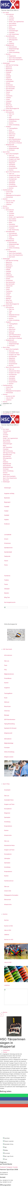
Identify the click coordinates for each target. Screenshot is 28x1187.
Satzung (11, 20)
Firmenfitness (13, 121)
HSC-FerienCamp (14, 34)
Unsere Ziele (9, 191)
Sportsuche (9, 106)
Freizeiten (11, 32)
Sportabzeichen (10, 86)
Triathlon (8, 97)
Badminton (9, 68)
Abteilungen (6, 63)
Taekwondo (9, 90)
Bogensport (9, 70)
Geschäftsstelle (10, 36)
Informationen (10, 14)
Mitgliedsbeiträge (14, 48)
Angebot (8, 126)
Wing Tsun (9, 105)
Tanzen (8, 92)
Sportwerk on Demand (15, 143)
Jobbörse (8, 204)
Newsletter (12, 29)
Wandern (8, 103)
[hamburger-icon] (1, 427)
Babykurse (9, 67)
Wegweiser (12, 162)
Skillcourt (11, 132)
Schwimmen (9, 85)
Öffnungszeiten (13, 39)
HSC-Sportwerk (7, 110)
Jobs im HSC (9, 202)
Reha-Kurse (12, 134)
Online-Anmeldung (14, 52)
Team (10, 41)
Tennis (8, 94)
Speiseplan (12, 164)
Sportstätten (12, 23)
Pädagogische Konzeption (13, 195)
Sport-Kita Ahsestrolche (16, 59)
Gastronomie (12, 25)
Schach (8, 83)
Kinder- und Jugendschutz (16, 21)
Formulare (12, 50)
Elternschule (9, 197)
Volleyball (8, 101)
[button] (14, 1095)
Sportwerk (12, 61)
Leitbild (11, 16)
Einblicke (11, 43)
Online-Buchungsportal (12, 108)
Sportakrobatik (10, 88)
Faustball (8, 72)
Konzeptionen (13, 161)
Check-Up (12, 135)
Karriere (8, 54)
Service (5, 206)
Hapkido (8, 77)
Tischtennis (9, 96)
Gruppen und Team (14, 159)
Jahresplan (12, 181)
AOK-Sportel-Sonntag (12, 65)
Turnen (8, 99)
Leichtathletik (10, 81)
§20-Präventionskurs (15, 139)
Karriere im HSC (10, 200)
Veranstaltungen (13, 30)
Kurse (10, 130)
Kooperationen (13, 168)
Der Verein (6, 12)
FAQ (10, 117)
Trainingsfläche (13, 128)
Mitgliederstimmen (14, 119)
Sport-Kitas (6, 152)
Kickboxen (9, 79)
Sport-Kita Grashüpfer (15, 58)
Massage (11, 137)
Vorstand (11, 18)
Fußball (8, 74)
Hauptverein (12, 56)
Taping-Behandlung (14, 141)
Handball (8, 76)
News (10, 27)
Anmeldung (12, 166)
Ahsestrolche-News (14, 175)
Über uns (11, 114)
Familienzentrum (7, 190)
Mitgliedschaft (10, 45)
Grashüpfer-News (14, 157)
